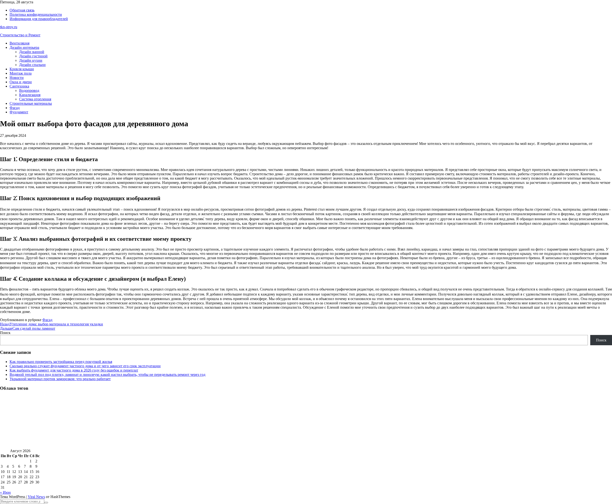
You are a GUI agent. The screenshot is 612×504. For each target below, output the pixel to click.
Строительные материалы (31, 103)
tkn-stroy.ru (8, 27)
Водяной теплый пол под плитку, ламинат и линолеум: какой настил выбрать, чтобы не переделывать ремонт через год (107, 375)
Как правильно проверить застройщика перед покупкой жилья (61, 362)
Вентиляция (19, 43)
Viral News (36, 497)
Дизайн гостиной (33, 56)
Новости (17, 78)
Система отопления (35, 99)
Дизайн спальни (32, 65)
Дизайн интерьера (24, 47)
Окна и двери (21, 82)
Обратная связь (22, 10)
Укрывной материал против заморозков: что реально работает (60, 379)
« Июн (5, 492)
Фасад (15, 108)
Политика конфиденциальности (36, 14)
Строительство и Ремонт (20, 35)
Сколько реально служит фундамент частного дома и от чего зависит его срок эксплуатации (85, 366)
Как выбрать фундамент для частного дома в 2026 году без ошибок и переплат (74, 370)
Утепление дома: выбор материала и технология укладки (51, 324)
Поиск (5, 333)
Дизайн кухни (30, 60)
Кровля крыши (22, 69)
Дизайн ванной (31, 52)
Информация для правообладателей (39, 19)
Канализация (29, 95)
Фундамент (19, 112)
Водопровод (29, 90)
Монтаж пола (21, 73)
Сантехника (19, 86)
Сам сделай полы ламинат (27, 328)
